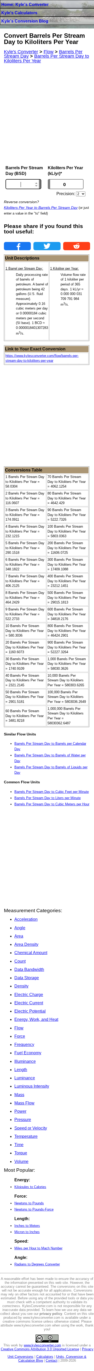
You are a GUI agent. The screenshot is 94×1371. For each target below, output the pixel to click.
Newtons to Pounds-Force (34, 1209)
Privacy (87, 1349)
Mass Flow (24, 1103)
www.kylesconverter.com (42, 1345)
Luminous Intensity (31, 1086)
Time (19, 1144)
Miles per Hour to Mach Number (38, 1248)
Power (20, 1111)
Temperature (26, 1136)
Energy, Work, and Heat (36, 1019)
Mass (19, 1095)
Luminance (24, 1078)
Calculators (44, 1357)
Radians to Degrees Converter (37, 1264)
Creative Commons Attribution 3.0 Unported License (40, 1349)
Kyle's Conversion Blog (24, 21)
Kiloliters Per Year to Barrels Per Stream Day (41, 207)
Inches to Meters (27, 1226)
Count (20, 961)
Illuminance (25, 1061)
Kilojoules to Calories (30, 1187)
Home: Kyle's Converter (25, 4)
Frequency (24, 1044)
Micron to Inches (27, 1232)
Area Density (26, 944)
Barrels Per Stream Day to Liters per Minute (47, 798)
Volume (21, 1161)
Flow (19, 1028)
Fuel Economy (27, 1053)
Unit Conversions (20, 1357)
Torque (20, 1153)
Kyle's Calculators (19, 13)
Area (18, 936)
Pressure (22, 1119)
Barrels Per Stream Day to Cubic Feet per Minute (51, 792)
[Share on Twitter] (46, 246)
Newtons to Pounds (29, 1203)
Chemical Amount (30, 952)
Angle (19, 928)
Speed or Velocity (30, 1128)
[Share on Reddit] (76, 246)
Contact (51, 1360)
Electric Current (28, 1003)
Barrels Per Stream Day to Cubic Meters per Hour (51, 804)
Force (19, 1036)
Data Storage (26, 978)
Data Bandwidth (29, 969)
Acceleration (26, 919)
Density (21, 986)
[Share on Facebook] (17, 246)
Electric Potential (30, 1011)
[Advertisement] (47, 114)
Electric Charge (28, 994)
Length (20, 1069)
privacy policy (50, 1314)
